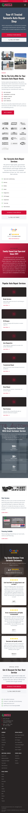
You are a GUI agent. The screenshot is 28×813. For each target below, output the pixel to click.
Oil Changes (17, 740)
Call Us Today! (14, 39)
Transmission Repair (19, 744)
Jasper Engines (18, 749)
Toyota (3, 801)
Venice (16, 760)
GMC (3, 786)
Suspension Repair (5, 760)
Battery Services (5, 758)
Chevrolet (4, 781)
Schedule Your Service (14, 35)
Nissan (3, 796)
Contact (3, 744)
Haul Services (4, 768)
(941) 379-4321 (6, 718)
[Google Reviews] (24, 1)
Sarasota (17, 755)
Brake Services (18, 737)
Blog (3, 749)
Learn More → (5, 512)
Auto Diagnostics (18, 742)
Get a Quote (8, 112)
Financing (4, 742)
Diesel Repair (18, 747)
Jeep (2, 793)
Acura (3, 774)
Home (3, 735)
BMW (3, 776)
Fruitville (16, 763)
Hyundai (3, 791)
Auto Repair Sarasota (19, 735)
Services (3, 737)
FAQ (2, 747)
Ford (3, 784)
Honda (3, 788)
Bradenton (17, 758)
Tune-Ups (4, 763)
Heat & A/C (4, 755)
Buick (3, 779)
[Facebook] (25, 1)
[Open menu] (25, 5)
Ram (3, 798)
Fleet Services (4, 765)
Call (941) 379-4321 (14, 691)
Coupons (3, 740)
